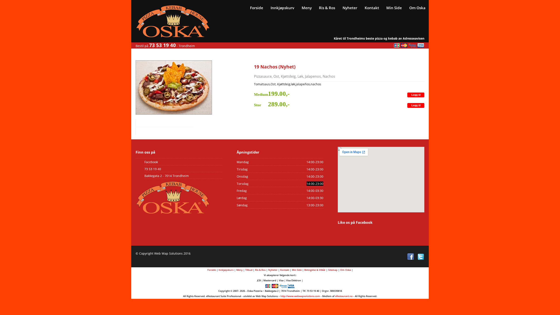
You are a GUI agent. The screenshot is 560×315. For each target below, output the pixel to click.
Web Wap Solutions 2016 (172, 253)
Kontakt (372, 7)
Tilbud (248, 269)
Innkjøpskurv (282, 7)
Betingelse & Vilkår (315, 269)
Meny (307, 7)
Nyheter (350, 7)
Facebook (151, 162)
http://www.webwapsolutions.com (300, 296)
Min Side (394, 7)
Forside (256, 7)
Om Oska (417, 7)
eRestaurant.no (344, 296)
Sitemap (333, 269)
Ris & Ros (327, 7)
